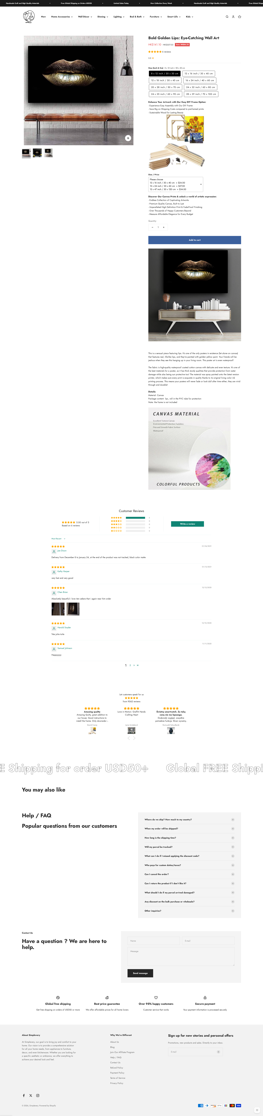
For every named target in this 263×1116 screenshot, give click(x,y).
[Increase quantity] (164, 227)
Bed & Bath (136, 16)
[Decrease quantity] (152, 227)
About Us (114, 1042)
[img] (58, 546)
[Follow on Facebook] (24, 1095)
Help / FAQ (115, 1057)
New (43, 16)
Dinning (101, 16)
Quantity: (152, 221)
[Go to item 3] (48, 153)
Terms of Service (117, 1078)
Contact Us (115, 1062)
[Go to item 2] (37, 153)
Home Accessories (60, 16)
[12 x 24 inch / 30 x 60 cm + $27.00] (175, 186)
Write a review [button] (187, 523)
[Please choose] (175, 179)
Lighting (118, 16)
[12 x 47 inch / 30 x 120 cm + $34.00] (175, 189)
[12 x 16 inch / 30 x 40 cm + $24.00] (175, 182)
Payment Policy (117, 1072)
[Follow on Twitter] (31, 1095)
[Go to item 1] (26, 153)
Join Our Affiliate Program (122, 1052)
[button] (155, 51)
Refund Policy (116, 1067)
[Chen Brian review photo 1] (58, 609)
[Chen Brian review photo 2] (73, 609)
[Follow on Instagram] (38, 1095)
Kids (188, 16)
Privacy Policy (116, 1083)
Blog (112, 1047)
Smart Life (172, 16)
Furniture (154, 16)
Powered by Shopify (47, 1105)
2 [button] (130, 665)
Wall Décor (83, 16)
